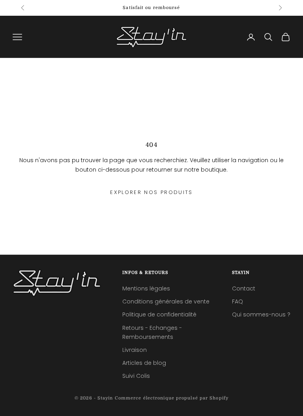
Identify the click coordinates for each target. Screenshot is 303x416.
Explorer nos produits (151, 192)
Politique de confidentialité (159, 314)
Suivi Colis (136, 376)
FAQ (237, 301)
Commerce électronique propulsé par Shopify (171, 398)
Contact (243, 288)
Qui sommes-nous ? (261, 314)
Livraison (134, 350)
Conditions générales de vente (165, 301)
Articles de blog (144, 363)
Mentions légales (146, 288)
